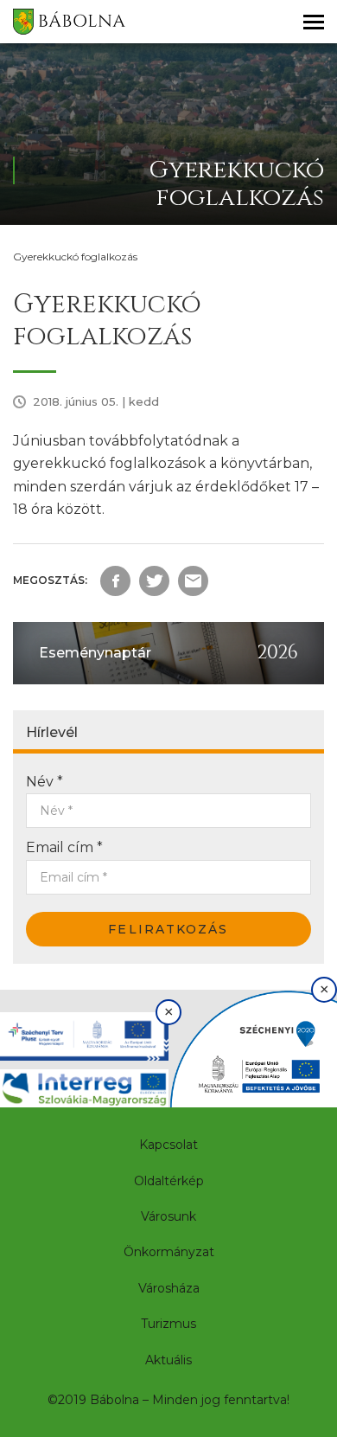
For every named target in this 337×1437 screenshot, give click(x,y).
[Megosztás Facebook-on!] (115, 581)
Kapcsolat (168, 1144)
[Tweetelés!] (154, 581)
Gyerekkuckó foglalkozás (75, 256)
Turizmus (168, 1323)
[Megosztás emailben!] (193, 581)
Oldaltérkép (169, 1181)
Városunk (168, 1216)
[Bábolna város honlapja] (69, 22)
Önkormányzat (169, 1252)
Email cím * (64, 847)
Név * (44, 781)
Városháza (169, 1288)
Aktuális (168, 1360)
